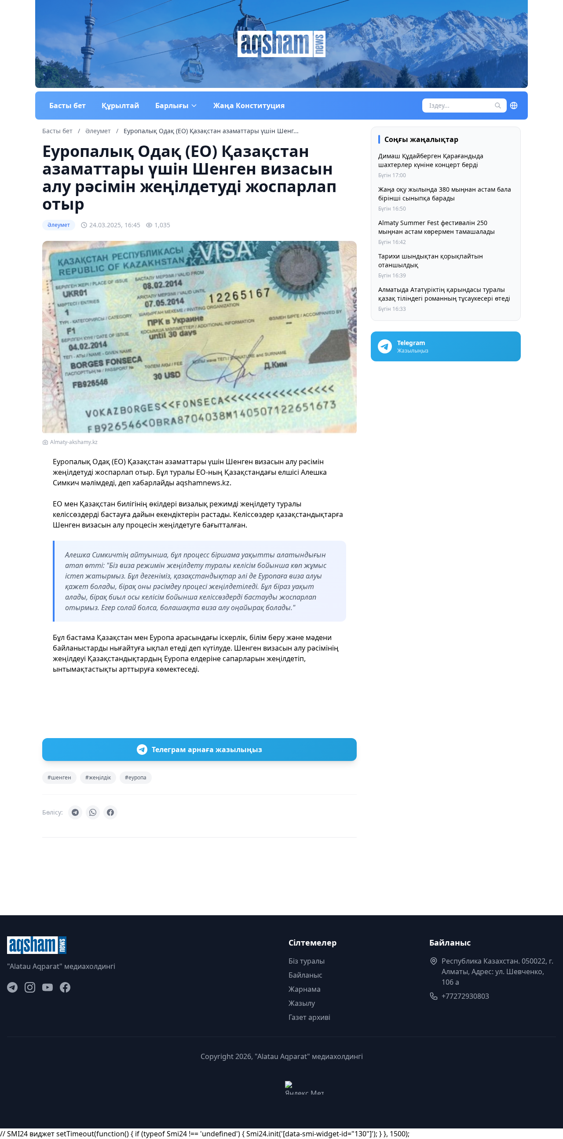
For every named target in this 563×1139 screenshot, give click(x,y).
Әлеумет (99, 131)
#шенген (59, 777)
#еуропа (135, 777)
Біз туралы (307, 961)
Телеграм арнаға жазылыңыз (207, 749)
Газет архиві (309, 1017)
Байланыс (305, 975)
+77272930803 (465, 996)
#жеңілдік (98, 777)
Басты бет (67, 105)
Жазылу (302, 1003)
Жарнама (305, 989)
